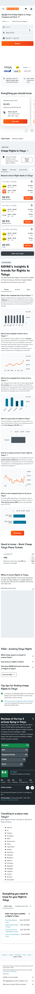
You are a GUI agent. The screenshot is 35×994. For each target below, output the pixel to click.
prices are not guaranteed (9, 971)
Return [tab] (5, 170)
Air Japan (13, 772)
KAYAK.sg (4, 955)
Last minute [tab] (23, 170)
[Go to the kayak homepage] (13, 9)
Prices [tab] (6, 289)
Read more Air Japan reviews (9, 800)
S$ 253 (4, 14)
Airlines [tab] (17, 289)
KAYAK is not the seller (10, 977)
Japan (29, 955)
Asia (24, 955)
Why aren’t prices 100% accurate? (14, 984)
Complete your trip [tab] (21, 906)
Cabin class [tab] (8, 906)
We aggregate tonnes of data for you (15, 981)
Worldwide (18, 955)
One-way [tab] (13, 170)
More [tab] (28, 289)
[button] (3, 9)
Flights (11, 955)
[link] (17, 533)
